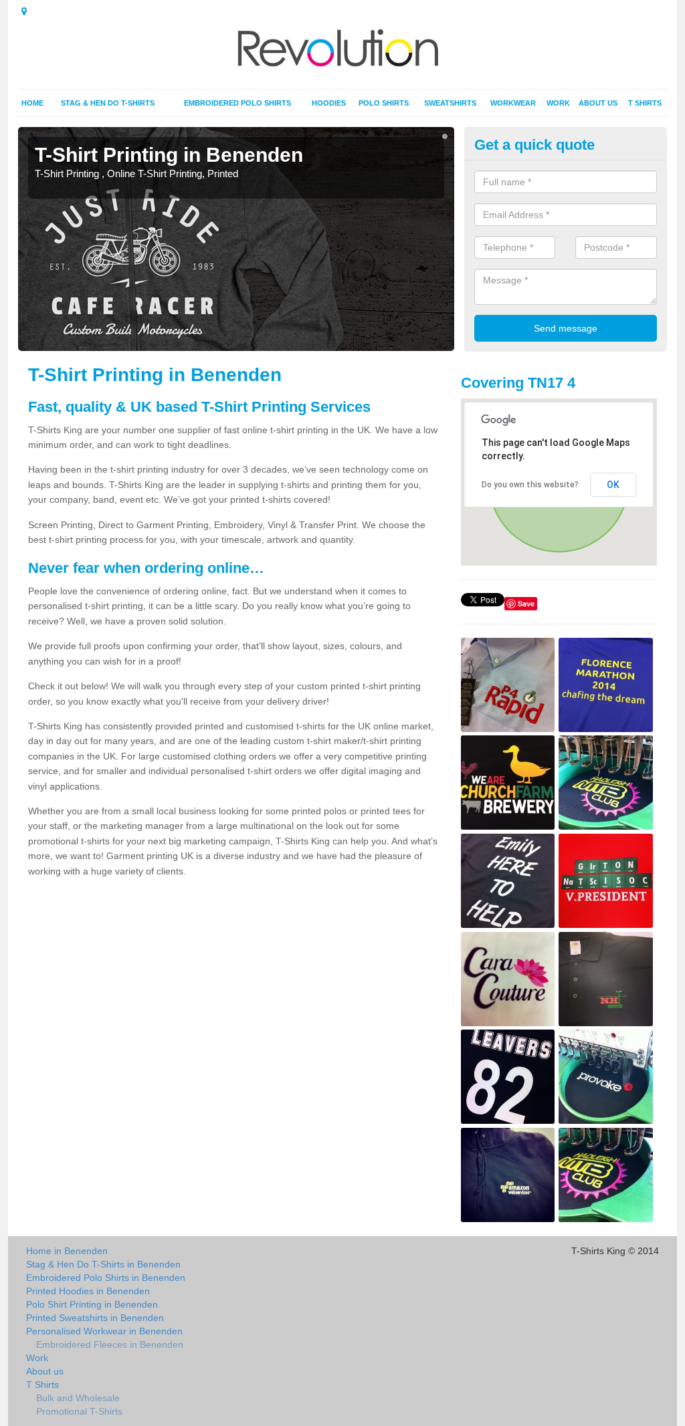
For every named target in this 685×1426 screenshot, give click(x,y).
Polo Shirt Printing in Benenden (92, 1304)
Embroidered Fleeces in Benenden (109, 1344)
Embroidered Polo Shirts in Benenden (105, 1277)
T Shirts (645, 103)
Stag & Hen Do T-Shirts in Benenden (103, 1264)
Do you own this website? (530, 484)
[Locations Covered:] (24, 11)
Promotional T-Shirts (79, 1411)
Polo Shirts (384, 103)
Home (32, 103)
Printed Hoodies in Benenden (88, 1291)
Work (558, 103)
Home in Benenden (67, 1250)
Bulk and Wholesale (78, 1398)
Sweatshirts (450, 103)
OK (613, 484)
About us (598, 103)
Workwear (513, 103)
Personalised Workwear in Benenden (104, 1331)
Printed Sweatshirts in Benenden (95, 1317)
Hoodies (329, 103)
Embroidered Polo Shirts (237, 103)
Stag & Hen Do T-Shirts (108, 103)
